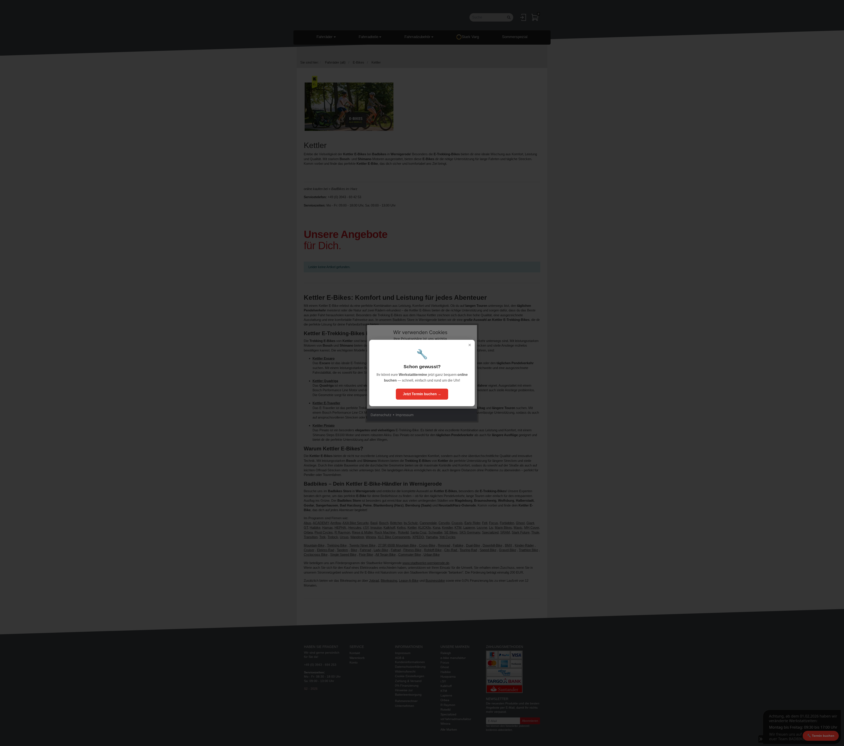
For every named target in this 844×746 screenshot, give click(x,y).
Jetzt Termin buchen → (422, 394)
